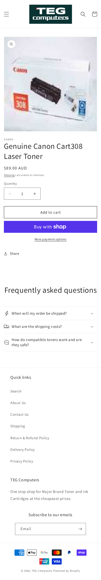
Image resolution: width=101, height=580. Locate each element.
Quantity (10, 183)
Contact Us (19, 414)
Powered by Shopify (66, 571)
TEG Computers (42, 571)
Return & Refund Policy (29, 438)
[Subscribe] (80, 529)
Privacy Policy (21, 461)
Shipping (9, 175)
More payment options (51, 239)
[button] (6, 14)
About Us (18, 402)
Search (16, 391)
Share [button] (14, 253)
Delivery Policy (22, 449)
